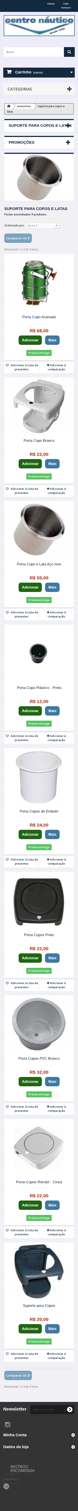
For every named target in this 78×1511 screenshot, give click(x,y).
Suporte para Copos (39, 1306)
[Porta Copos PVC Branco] (39, 1024)
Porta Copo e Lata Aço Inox (39, 564)
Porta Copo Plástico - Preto (39, 688)
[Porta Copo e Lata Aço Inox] (39, 530)
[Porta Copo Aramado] (39, 283)
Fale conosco (66, 5)
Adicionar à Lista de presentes (24, 367)
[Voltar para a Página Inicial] (9, 106)
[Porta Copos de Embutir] (39, 777)
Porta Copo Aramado (39, 317)
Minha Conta (15, 1435)
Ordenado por (14, 225)
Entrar (51, 3)
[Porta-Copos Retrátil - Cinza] (39, 1148)
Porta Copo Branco (39, 441)
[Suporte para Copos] (39, 1271)
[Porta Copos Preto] (39, 901)
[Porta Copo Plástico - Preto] (39, 654)
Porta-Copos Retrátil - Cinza (39, 1182)
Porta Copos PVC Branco (39, 1058)
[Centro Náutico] (39, 25)
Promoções (21, 142)
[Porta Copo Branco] (39, 406)
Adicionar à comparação (57, 367)
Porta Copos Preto (39, 935)
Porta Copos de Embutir (39, 811)
